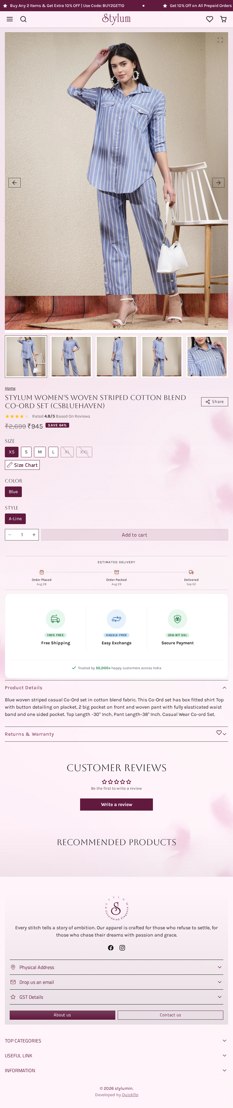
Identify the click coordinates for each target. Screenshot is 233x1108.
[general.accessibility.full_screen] (220, 40)
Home (10, 388)
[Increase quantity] (34, 534)
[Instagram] (122, 948)
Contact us (170, 1014)
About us (62, 1014)
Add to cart (134, 534)
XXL (84, 452)
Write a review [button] (116, 804)
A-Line (15, 518)
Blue (13, 491)
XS (12, 452)
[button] (10, 19)
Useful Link (18, 1055)
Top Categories (23, 1040)
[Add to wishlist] (219, 732)
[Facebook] (110, 948)
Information (20, 1070)
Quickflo (130, 1094)
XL (67, 452)
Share (218, 401)
